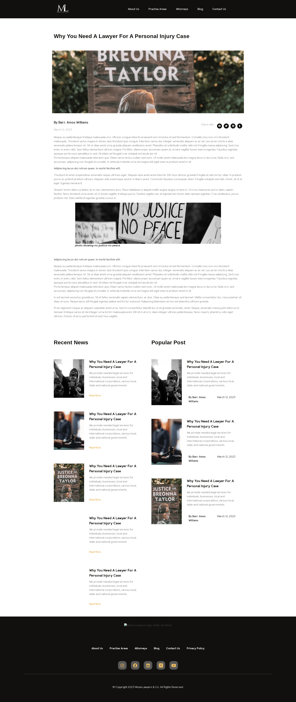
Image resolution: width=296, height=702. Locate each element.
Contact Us (219, 9)
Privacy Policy (196, 648)
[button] (219, 126)
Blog (200, 9)
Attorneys (182, 9)
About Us (133, 9)
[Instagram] (122, 665)
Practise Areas (157, 9)
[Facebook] (135, 665)
